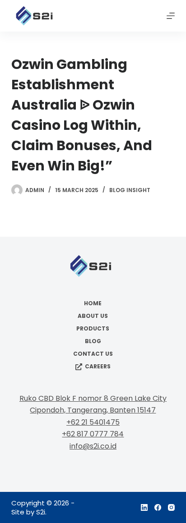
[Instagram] (171, 507)
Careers (98, 366)
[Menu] (171, 16)
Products (92, 328)
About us (93, 316)
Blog (93, 341)
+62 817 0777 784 (93, 434)
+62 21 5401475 (93, 422)
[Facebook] (157, 507)
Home (93, 303)
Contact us (93, 354)
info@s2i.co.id (93, 446)
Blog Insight (129, 190)
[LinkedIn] (144, 507)
